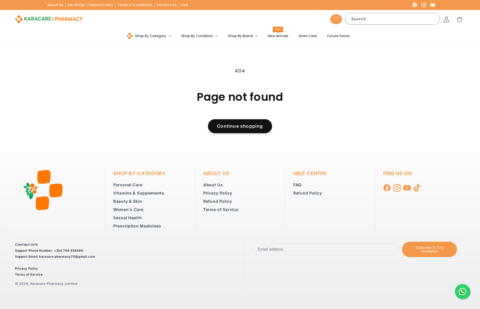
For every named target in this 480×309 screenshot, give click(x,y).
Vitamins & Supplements (138, 193)
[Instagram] (424, 5)
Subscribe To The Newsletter (430, 249)
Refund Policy (101, 5)
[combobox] (392, 18)
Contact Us (166, 5)
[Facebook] (414, 5)
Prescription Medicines (137, 225)
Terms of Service (220, 209)
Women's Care (128, 209)
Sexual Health (127, 217)
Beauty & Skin (127, 201)
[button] (459, 19)
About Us (55, 5)
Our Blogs (76, 5)
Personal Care (127, 184)
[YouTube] (432, 5)
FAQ (184, 5)
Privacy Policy (217, 193)
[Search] (433, 19)
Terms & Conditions (135, 5)
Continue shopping (240, 126)
